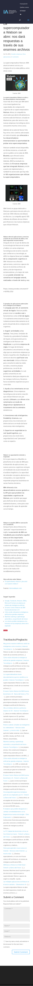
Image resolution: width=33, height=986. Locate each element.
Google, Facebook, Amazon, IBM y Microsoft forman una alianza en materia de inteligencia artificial (16, 603)
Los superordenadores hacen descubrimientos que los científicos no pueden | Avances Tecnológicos (15, 677)
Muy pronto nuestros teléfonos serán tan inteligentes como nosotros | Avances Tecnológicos (16, 646)
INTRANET (23, 11)
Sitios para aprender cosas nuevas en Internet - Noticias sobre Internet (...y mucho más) (15, 851)
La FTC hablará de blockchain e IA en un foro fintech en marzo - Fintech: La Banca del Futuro (16, 834)
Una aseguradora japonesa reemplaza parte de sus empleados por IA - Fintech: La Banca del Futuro (16, 794)
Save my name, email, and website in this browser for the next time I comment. (16, 944)
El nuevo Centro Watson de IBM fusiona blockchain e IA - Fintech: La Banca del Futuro (16, 778)
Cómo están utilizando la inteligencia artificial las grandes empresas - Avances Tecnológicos (16, 761)
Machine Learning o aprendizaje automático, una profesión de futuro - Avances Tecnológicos (15, 744)
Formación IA (23, 4)
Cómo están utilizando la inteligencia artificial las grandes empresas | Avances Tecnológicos (16, 660)
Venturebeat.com (15, 588)
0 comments (15, 57)
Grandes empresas (16, 54)
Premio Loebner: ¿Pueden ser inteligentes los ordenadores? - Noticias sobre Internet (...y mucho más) (16, 727)
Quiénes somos (24, 7)
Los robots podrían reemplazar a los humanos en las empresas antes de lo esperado (17, 623)
